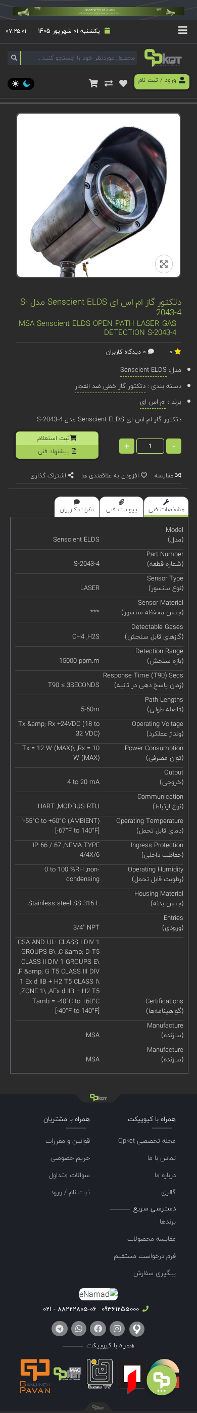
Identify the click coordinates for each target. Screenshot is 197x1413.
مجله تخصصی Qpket (147, 1140)
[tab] (166, 507)
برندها (168, 1221)
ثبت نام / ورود (70, 1192)
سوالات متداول (69, 1175)
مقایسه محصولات (151, 1238)
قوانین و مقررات (67, 1140)
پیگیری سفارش (154, 1273)
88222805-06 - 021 (69, 1308)
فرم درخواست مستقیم (145, 1255)
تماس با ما (161, 1157)
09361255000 (119, 1308)
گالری (168, 1192)
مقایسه (165, 475)
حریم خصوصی (70, 1157)
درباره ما (165, 1175)
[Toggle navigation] (183, 32)
